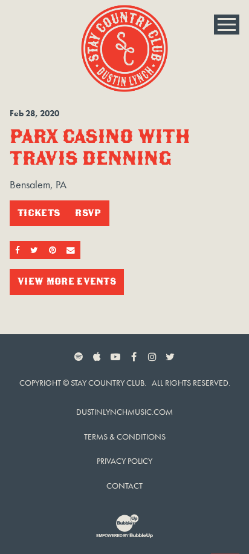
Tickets (39, 212)
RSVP (88, 212)
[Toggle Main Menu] (226, 25)
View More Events (67, 281)
